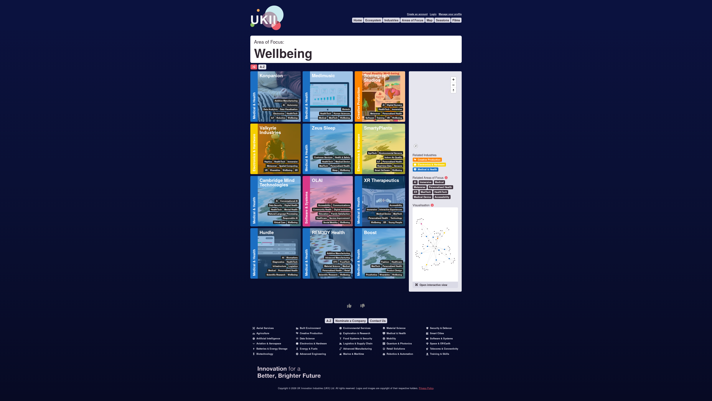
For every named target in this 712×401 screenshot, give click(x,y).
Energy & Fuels (308, 348)
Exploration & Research (356, 333)
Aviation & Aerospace (268, 343)
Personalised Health (440, 187)
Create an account (417, 14)
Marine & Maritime (353, 354)
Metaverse (419, 187)
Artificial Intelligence (268, 338)
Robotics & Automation (400, 354)
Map (430, 20)
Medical (439, 182)
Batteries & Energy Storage (271, 348)
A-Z (262, 67)
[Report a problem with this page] (363, 305)
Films (456, 20)
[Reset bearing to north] (453, 90)
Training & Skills (439, 354)
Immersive (425, 182)
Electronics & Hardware (254, 152)
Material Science (396, 328)
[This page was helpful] (349, 305)
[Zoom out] (453, 85)
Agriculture (262, 333)
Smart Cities (437, 333)
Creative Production (358, 103)
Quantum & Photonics (399, 343)
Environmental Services (356, 328)
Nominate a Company (350, 321)
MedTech (426, 192)
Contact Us (378, 321)
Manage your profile (450, 14)
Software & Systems (306, 207)
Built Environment (310, 328)
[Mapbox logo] (416, 146)
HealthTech (440, 192)
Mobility (391, 338)
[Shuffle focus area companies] (253, 66)
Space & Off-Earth (440, 343)
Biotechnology (264, 354)
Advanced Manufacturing (357, 348)
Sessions (442, 20)
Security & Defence (441, 328)
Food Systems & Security (357, 338)
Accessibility (442, 197)
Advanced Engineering (313, 354)
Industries (391, 20)
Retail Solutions (396, 348)
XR (415, 192)
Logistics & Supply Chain (358, 343)
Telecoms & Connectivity (444, 348)
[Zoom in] (453, 79)
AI (415, 182)
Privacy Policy (426, 388)
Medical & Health (254, 105)
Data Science (307, 338)
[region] (435, 112)
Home (358, 20)
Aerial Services (265, 328)
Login (433, 14)
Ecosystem (373, 20)
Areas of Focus (412, 20)
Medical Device (422, 197)
